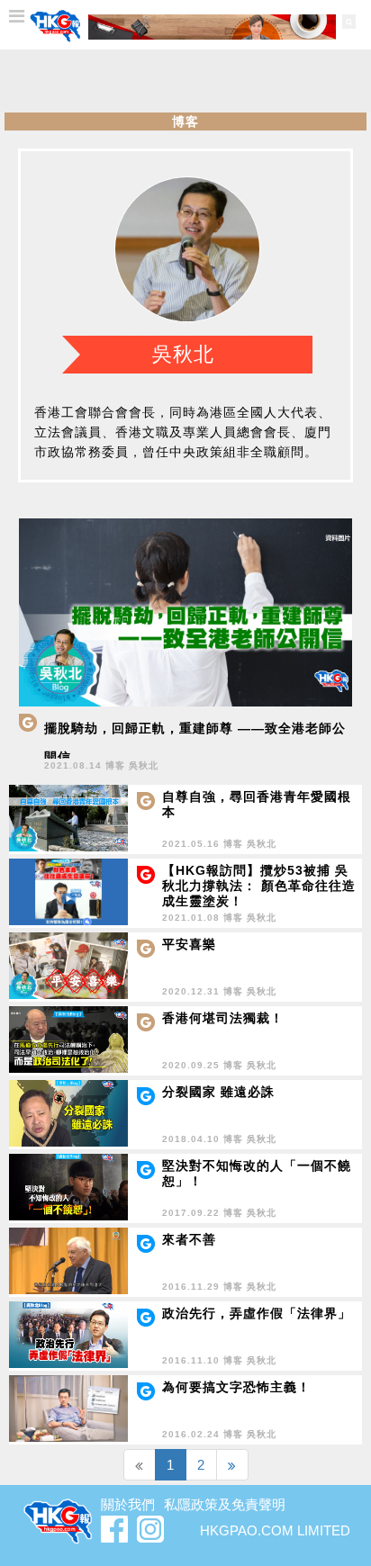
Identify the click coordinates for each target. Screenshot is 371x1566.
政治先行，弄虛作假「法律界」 (256, 1313)
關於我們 (128, 1504)
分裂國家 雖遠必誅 (218, 1091)
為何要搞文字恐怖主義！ (236, 1387)
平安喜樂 (189, 944)
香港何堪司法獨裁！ (223, 1018)
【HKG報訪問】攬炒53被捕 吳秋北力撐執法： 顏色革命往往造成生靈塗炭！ (259, 885)
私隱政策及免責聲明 (224, 1504)
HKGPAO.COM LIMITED (275, 1530)
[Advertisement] (185, 81)
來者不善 (189, 1239)
